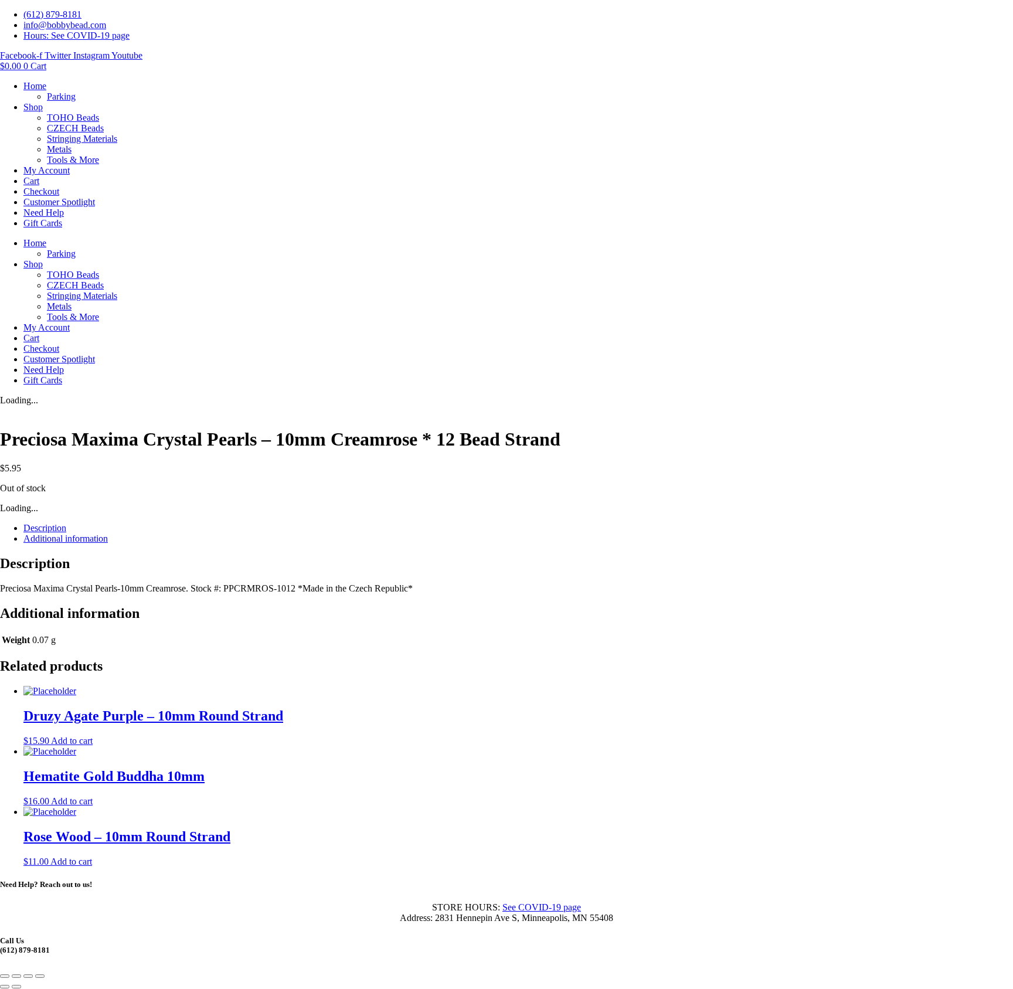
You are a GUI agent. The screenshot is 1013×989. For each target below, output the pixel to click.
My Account (46, 170)
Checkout (41, 191)
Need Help (43, 212)
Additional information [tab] (65, 538)
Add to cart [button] (72, 741)
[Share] (28, 976)
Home (34, 86)
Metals (59, 149)
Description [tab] (44, 528)
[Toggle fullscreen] (16, 976)
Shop (33, 107)
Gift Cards (42, 223)
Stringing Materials (82, 139)
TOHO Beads (73, 118)
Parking (61, 96)
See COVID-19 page (541, 907)
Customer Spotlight (59, 202)
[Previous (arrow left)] (4, 986)
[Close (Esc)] (40, 976)
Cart (31, 181)
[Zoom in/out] (4, 976)
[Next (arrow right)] (16, 986)
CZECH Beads (75, 128)
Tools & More (73, 160)
